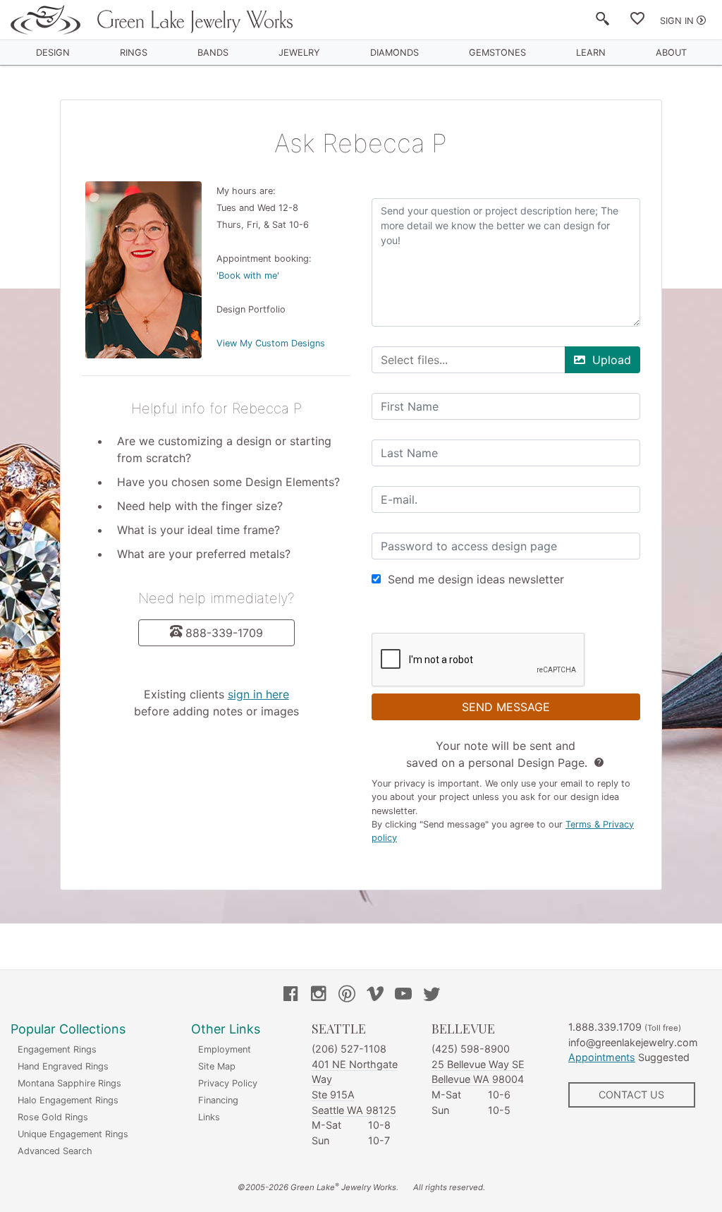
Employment (224, 1049)
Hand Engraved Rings (63, 1066)
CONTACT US (631, 1095)
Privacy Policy (227, 1083)
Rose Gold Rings (53, 1117)
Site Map (216, 1066)
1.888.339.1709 (605, 1027)
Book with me (248, 275)
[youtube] (403, 995)
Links (209, 1117)
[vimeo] (375, 995)
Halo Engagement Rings (68, 1100)
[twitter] (431, 995)
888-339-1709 (224, 633)
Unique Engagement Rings (73, 1134)
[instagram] (319, 995)
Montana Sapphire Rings (69, 1083)
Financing (218, 1100)
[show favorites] (637, 21)
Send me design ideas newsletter (476, 579)
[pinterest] (347, 995)
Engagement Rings (57, 1049)
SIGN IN (677, 21)
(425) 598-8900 (471, 1049)
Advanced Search (55, 1151)
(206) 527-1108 (349, 1049)
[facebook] (290, 995)
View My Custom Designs (270, 343)
